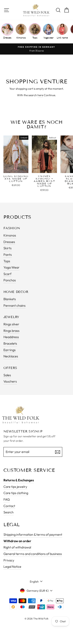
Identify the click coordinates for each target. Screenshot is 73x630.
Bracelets (10, 343)
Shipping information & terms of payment (32, 534)
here (40, 95)
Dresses (7, 37)
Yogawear (48, 37)
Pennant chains (14, 305)
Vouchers (10, 381)
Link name (62, 37)
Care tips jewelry (15, 487)
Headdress (11, 337)
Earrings (9, 350)
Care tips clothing (15, 493)
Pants (7, 255)
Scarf (7, 274)
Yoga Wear (11, 267)
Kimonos (21, 37)
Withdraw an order (17, 541)
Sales (7, 375)
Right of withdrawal (17, 547)
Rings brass (11, 331)
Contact (9, 506)
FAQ (6, 499)
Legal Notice (12, 566)
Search (8, 512)
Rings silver (11, 324)
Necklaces (10, 356)
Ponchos (9, 280)
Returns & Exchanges (18, 480)
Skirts (7, 248)
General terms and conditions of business (32, 554)
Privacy (8, 560)
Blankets (9, 299)
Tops (34, 37)
